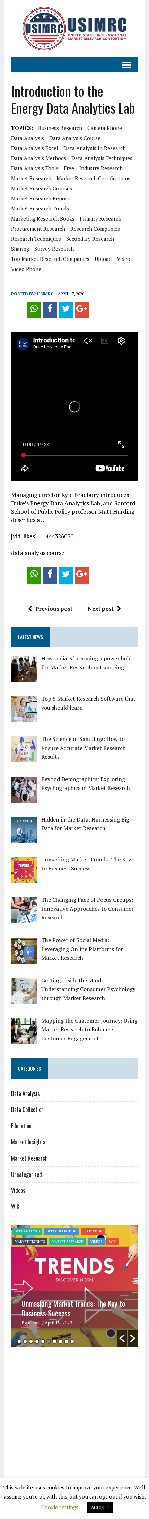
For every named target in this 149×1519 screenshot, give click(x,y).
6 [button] (48, 1341)
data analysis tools (35, 168)
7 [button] (54, 1341)
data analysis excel (34, 148)
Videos (18, 1190)
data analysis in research (94, 148)
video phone (26, 268)
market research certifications (93, 178)
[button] (122, 1338)
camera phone (104, 127)
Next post (101, 608)
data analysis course (74, 137)
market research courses (41, 188)
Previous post (53, 608)
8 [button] (60, 1341)
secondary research (90, 238)
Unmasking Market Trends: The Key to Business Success (73, 1308)
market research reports (41, 198)
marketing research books (42, 218)
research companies (95, 228)
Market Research (29, 1158)
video (123, 258)
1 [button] (19, 1341)
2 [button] (25, 1341)
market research (31, 178)
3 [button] (31, 1341)
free (69, 168)
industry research (101, 168)
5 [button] (43, 1341)
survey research (54, 248)
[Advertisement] (69, 1406)
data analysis (27, 137)
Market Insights (28, 1142)
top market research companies (50, 258)
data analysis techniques (101, 158)
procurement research (38, 228)
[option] (74, 1286)
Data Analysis (25, 1093)
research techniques (36, 238)
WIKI (16, 1207)
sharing (20, 248)
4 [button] (37, 1341)
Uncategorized (26, 1174)
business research (60, 127)
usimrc (45, 293)
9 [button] (66, 1341)
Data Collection (27, 1109)
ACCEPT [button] (100, 1507)
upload (103, 258)
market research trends (40, 208)
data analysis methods (38, 158)
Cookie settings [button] (59, 1507)
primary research (100, 218)
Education (21, 1126)
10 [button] (72, 1341)
